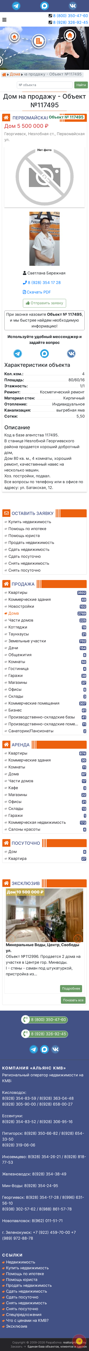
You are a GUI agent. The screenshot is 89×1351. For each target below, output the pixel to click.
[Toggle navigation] (3, 19)
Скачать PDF (38, 292)
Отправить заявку (46, 303)
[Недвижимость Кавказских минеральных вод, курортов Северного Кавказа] (4, 75)
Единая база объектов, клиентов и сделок (57, 1346)
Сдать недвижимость (26, 1291)
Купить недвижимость (27, 1268)
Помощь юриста (21, 1279)
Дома (15, 74)
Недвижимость (20, 1262)
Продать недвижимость (29, 1285)
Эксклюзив (16, 1326)
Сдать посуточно (22, 1297)
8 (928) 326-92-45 (70, 22)
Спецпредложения (23, 1314)
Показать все (73, 1000)
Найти (81, 85)
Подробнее (71, 988)
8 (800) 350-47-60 (70, 15)
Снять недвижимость (26, 1303)
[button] (44, 174)
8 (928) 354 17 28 (44, 282)
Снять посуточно (22, 1308)
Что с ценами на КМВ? (27, 1320)
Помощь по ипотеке (25, 1273)
